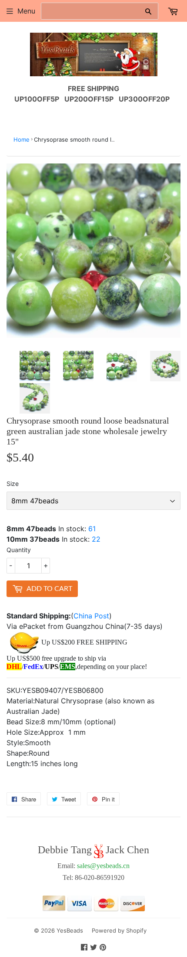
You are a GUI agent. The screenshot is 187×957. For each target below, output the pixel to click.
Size (13, 483)
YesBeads (70, 930)
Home (21, 139)
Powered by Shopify (119, 930)
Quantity (19, 549)
